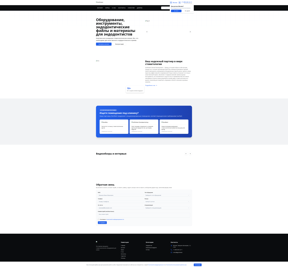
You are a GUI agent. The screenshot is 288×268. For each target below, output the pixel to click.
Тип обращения (149, 192)
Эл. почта (100, 205)
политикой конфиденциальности (115, 219)
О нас (114, 8)
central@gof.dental (177, 252)
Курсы (107, 8)
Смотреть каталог (103, 44)
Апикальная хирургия (151, 247)
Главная (123, 245)
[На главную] (105, 2)
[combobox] (167, 195)
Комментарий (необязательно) (106, 211)
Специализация (149, 205)
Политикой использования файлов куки (176, 265)
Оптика (148, 249)
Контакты (121, 8)
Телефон (100, 198)
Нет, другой (187, 10)
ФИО (99, 192)
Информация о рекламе (106, 131)
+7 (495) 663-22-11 (177, 249)
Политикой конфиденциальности (156, 265)
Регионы (123, 258)
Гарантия (131, 8)
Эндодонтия (149, 245)
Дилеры (139, 8)
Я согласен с (112, 219)
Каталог (100, 8)
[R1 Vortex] (168, 31)
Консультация (119, 44)
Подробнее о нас (150, 85)
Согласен (197, 265)
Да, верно (176, 10)
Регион (146, 198)
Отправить (102, 222)
